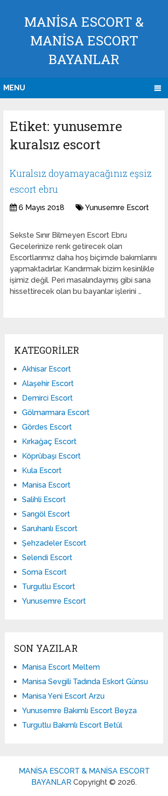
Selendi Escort (47, 557)
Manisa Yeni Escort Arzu (63, 696)
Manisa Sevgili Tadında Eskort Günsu (85, 681)
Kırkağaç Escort (49, 441)
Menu (14, 87)
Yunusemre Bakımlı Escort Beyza (79, 710)
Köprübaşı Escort (51, 456)
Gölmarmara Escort (56, 412)
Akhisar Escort (46, 369)
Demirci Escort (47, 398)
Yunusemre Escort (117, 207)
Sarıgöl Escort (46, 514)
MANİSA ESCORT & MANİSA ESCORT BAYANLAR (84, 40)
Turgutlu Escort (48, 586)
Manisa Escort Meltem (61, 667)
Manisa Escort (46, 485)
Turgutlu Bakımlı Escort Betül (72, 725)
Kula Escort (42, 470)
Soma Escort (44, 572)
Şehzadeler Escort (54, 543)
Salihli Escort (44, 499)
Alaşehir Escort (48, 383)
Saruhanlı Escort (49, 528)
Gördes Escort (47, 427)
